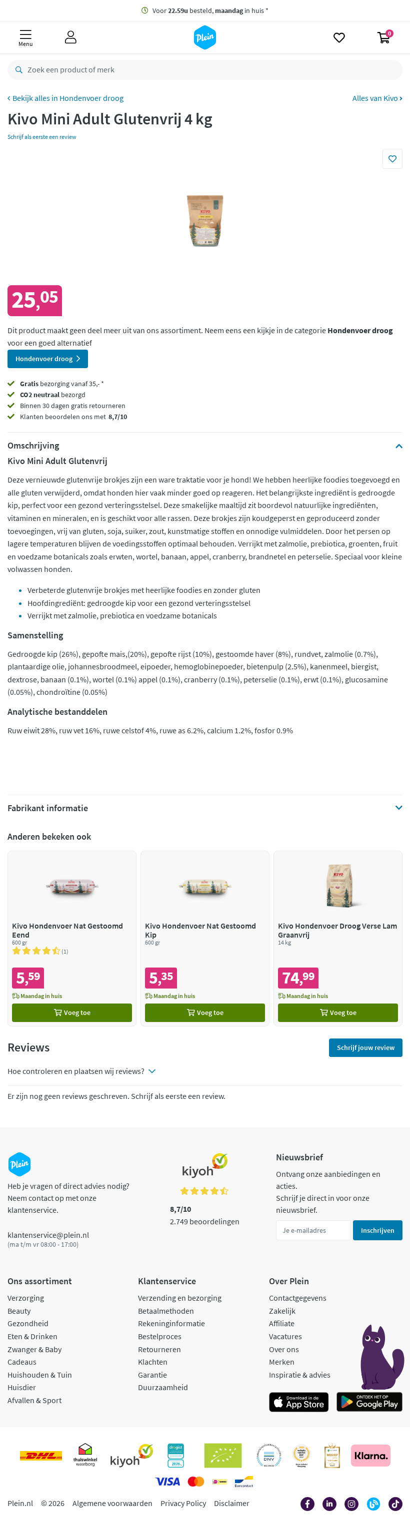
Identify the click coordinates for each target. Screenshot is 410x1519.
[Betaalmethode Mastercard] (196, 1481)
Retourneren (159, 1349)
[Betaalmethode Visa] (167, 1482)
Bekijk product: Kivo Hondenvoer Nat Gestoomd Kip (205, 938)
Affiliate (281, 1323)
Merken (281, 1362)
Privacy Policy (183, 1503)
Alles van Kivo (376, 98)
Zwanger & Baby (35, 1349)
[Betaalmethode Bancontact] (244, 1481)
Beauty (19, 1311)
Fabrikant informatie (48, 808)
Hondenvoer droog (92, 98)
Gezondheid (28, 1323)
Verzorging (26, 1298)
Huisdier (22, 1387)
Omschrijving (33, 446)
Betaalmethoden (166, 1311)
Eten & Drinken (33, 1336)
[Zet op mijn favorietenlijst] (392, 159)
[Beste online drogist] (301, 1455)
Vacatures (285, 1336)
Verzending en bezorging (180, 1298)
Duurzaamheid (163, 1387)
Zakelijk (282, 1311)
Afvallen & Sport (35, 1400)
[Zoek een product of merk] (17, 70)
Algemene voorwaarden (112, 1503)
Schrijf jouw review (365, 1047)
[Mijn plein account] (70, 37)
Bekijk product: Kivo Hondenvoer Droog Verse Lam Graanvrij (338, 938)
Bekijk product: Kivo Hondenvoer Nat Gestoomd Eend (72, 938)
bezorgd (53, 394)
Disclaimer (232, 1503)
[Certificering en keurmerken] (223, 1455)
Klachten (153, 1362)
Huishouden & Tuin (40, 1375)
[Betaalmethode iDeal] (219, 1481)
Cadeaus (22, 1362)
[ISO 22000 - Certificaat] (269, 1455)
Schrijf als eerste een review (42, 136)
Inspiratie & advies (299, 1375)
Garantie (152, 1375)
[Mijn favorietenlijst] (339, 37)
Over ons (284, 1349)
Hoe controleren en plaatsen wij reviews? (76, 1071)
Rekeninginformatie (171, 1323)
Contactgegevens (297, 1298)
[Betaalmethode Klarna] (370, 1456)
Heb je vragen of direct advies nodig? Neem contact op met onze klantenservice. (69, 1198)
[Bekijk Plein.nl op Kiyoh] (132, 1455)
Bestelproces (160, 1336)
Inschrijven (377, 1230)
